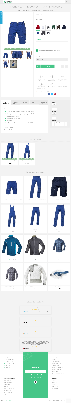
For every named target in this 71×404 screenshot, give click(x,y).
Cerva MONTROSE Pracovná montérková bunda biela (35, 286)
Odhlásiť (40, 377)
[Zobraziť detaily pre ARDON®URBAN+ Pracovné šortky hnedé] (58, 29)
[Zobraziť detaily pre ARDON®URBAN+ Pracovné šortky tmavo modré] (64, 29)
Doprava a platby (55, 371)
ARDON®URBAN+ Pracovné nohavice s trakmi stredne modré (27, 161)
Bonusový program (8, 382)
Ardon (40, 44)
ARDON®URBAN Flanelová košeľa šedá (12, 286)
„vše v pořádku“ (35, 307)
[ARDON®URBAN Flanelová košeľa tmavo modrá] (59, 246)
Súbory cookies (55, 365)
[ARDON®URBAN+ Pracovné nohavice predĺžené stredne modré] (59, 216)
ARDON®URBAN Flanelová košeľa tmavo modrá (59, 258)
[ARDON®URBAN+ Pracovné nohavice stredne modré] (35, 187)
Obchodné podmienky (56, 363)
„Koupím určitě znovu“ (35, 330)
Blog (5, 394)
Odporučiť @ (66, 66)
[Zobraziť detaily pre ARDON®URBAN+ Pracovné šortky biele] (43, 29)
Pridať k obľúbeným (62, 66)
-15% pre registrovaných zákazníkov (10, 158)
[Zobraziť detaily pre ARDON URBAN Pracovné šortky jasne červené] (38, 29)
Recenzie (25, 102)
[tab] (6, 102)
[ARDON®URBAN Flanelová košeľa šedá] (12, 274)
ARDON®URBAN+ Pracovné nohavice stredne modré (9, 161)
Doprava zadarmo (62, 78)
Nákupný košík (55, 386)
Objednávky (54, 382)
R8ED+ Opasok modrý (59, 286)
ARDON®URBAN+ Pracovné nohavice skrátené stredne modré (35, 229)
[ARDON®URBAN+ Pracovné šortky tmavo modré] (59, 187)
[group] (9, 151)
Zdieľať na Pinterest (55, 94)
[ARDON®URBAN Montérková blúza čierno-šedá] (35, 246)
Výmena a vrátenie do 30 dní (58, 373)
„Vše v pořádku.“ (35, 319)
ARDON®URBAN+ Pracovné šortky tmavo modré (59, 199)
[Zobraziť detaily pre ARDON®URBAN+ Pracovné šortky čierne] (48, 34)
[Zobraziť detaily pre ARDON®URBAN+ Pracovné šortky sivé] (48, 29)
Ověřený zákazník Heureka (43, 311)
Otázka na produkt (44, 103)
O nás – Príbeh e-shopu (57, 361)
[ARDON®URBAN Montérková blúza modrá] (12, 246)
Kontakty (54, 359)
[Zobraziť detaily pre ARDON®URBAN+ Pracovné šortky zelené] (53, 29)
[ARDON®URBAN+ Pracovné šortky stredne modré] (12, 187)
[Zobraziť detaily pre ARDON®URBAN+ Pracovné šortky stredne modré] (38, 34)
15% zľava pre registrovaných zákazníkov (17, 49)
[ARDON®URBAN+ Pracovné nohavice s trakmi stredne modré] (12, 216)
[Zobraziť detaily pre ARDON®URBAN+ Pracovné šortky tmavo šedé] (43, 34)
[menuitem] (59, 359)
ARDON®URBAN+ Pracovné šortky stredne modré (12, 199)
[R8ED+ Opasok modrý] (59, 274)
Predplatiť (32, 377)
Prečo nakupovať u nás (9, 388)
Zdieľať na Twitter (52, 94)
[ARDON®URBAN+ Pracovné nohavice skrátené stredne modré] (35, 216)
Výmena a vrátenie (41, 78)
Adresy (53, 384)
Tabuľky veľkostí (7, 390)
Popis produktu (6, 103)
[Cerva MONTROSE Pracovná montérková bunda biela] (35, 274)
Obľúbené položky (55, 388)
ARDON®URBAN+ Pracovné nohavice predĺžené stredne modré (59, 229)
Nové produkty (7, 380)
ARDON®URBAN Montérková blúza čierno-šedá (35, 258)
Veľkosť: (38, 57)
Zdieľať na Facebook (49, 94)
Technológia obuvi (8, 392)
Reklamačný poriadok (56, 369)
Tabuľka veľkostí (15, 103)
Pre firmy (6, 386)
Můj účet (53, 380)
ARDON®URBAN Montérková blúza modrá (11, 258)
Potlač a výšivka (7, 384)
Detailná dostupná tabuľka (44, 91)
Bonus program (41, 86)
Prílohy (34, 102)
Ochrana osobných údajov (57, 367)
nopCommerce (8, 400)
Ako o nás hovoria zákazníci (35, 302)
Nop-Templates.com (9, 401)
